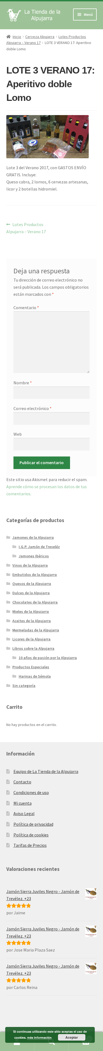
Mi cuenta (22, 803)
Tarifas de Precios (30, 845)
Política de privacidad (33, 824)
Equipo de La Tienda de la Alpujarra (45, 771)
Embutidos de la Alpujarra (34, 574)
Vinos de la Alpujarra (30, 565)
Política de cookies (31, 835)
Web (17, 434)
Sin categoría (23, 685)
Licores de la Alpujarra (31, 639)
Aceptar (71, 1037)
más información (39, 1037)
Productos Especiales (30, 666)
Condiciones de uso (31, 792)
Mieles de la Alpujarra (30, 611)
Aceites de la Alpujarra (31, 620)
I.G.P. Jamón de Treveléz (39, 546)
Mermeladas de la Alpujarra (35, 630)
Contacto (22, 781)
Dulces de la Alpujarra (31, 592)
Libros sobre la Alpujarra (33, 648)
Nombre (22, 382)
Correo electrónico (32, 408)
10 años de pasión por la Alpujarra (48, 657)
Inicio (17, 36)
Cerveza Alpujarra (39, 36)
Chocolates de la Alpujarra (35, 602)
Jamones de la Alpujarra (33, 537)
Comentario (26, 307)
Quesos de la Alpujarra (31, 583)
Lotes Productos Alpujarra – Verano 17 (26, 227)
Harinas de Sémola (35, 676)
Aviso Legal (24, 813)
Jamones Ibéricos (34, 556)
